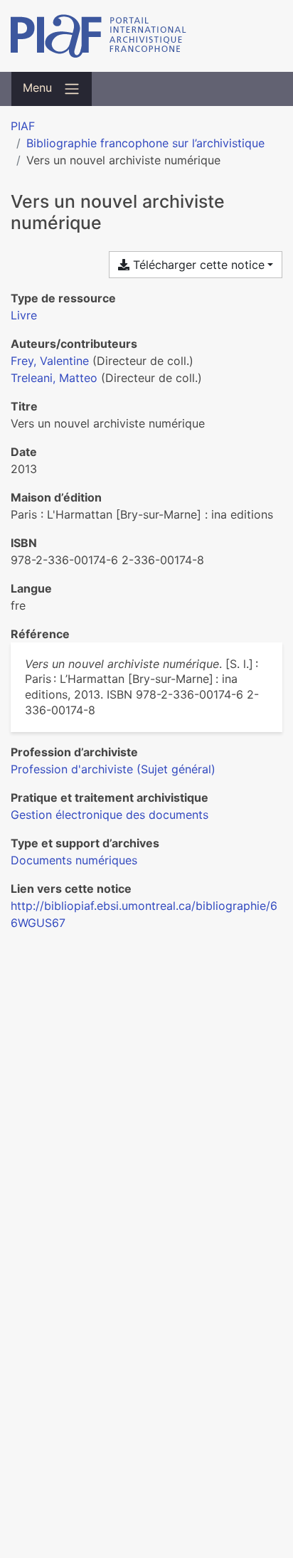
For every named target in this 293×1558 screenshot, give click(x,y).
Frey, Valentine (50, 361)
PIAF (23, 126)
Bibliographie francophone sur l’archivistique (145, 143)
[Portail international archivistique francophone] (146, 36)
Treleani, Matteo (54, 378)
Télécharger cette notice (197, 265)
